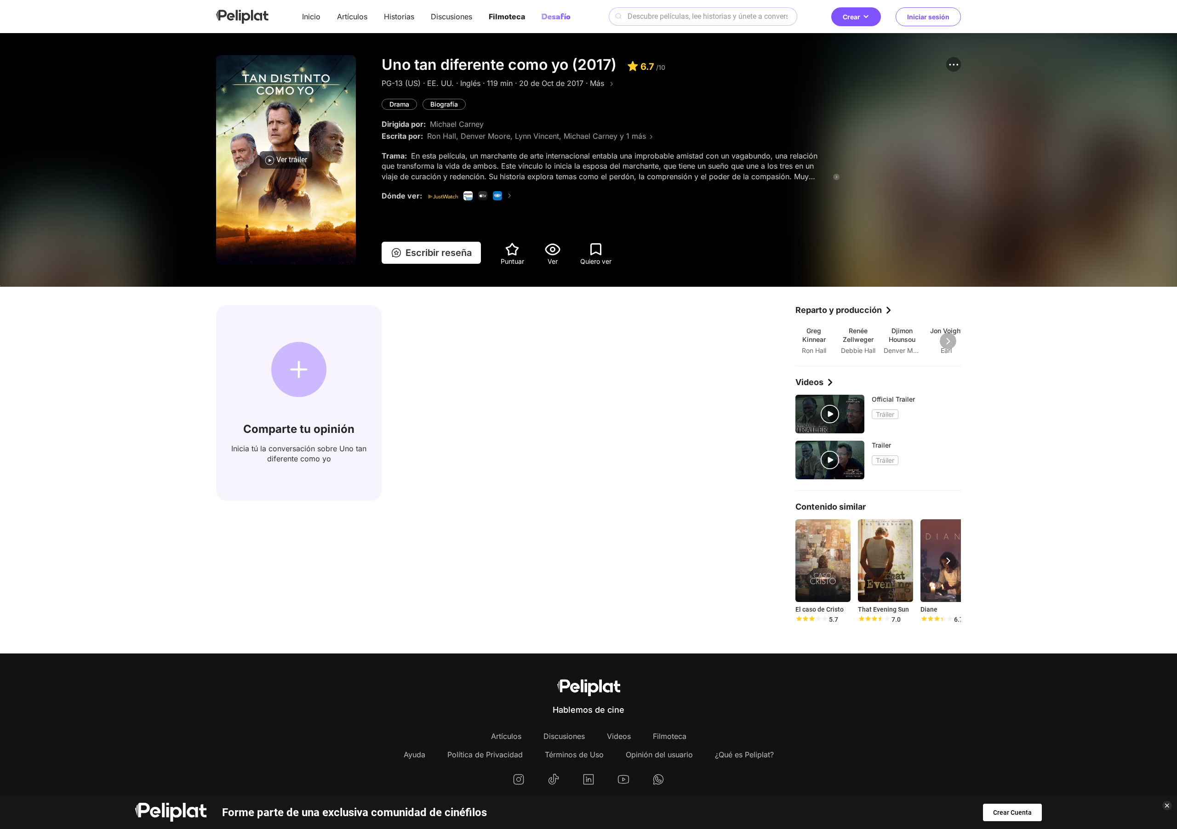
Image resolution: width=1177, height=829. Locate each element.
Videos (619, 736)
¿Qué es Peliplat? (744, 754)
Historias (399, 16)
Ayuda (414, 754)
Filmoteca (507, 16)
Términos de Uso (574, 754)
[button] (953, 64)
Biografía (444, 104)
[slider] (811, 619)
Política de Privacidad (485, 754)
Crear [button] (851, 17)
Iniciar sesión (928, 17)
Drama (399, 104)
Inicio (311, 16)
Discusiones (451, 16)
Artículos (352, 16)
